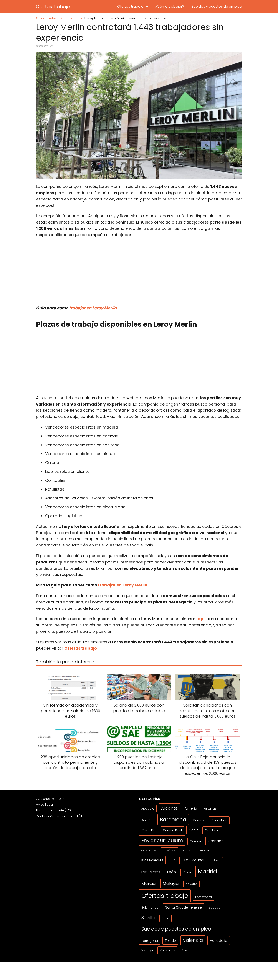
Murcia (148, 883)
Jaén (173, 860)
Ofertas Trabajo (53, 6)
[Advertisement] (139, 272)
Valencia (193, 940)
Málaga (171, 883)
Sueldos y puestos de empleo (217, 6)
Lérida (187, 872)
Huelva (187, 850)
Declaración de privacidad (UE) (60, 816)
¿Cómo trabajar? (169, 6)
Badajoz (147, 820)
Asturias (210, 808)
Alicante (169, 808)
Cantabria (219, 820)
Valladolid (218, 940)
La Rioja (215, 860)
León (171, 872)
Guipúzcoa (169, 850)
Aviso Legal (44, 804)
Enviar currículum (162, 840)
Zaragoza (167, 950)
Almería (191, 808)
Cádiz (193, 830)
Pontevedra (203, 897)
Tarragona (149, 940)
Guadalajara (148, 850)
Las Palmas (150, 872)
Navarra (191, 884)
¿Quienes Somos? (50, 798)
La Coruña (194, 860)
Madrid (207, 871)
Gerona (195, 841)
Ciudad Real (172, 830)
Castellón (148, 830)
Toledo (170, 940)
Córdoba (212, 830)
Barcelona (173, 819)
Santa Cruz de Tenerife (183, 907)
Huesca (204, 850)
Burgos (198, 820)
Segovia (215, 908)
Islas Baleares (152, 860)
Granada (216, 840)
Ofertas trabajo (130, 6)
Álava (185, 950)
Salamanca (149, 908)
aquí (200, 618)
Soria (165, 918)
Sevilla (148, 917)
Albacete (147, 808)
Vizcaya (147, 950)
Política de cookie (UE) (53, 810)
